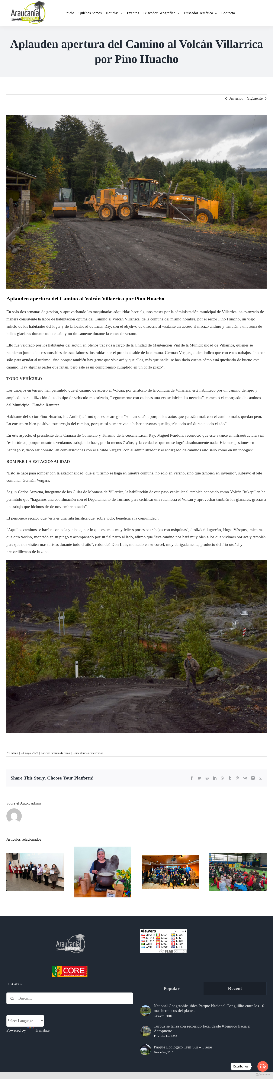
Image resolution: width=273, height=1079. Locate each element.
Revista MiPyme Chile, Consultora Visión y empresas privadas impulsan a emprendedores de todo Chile (102, 851)
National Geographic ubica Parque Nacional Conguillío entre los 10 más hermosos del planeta (209, 1008)
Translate (42, 1030)
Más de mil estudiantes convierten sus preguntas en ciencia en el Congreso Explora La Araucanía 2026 (237, 854)
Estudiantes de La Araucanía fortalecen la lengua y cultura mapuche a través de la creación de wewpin (170, 854)
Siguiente (255, 98)
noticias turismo (60, 753)
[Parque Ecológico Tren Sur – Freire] (145, 1049)
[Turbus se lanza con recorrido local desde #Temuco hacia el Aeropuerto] (145, 1031)
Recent (235, 988)
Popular (172, 988)
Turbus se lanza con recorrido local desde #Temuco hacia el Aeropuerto (202, 1028)
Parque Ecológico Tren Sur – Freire (183, 1047)
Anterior (236, 98)
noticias (45, 753)
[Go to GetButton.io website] (263, 1074)
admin (14, 753)
